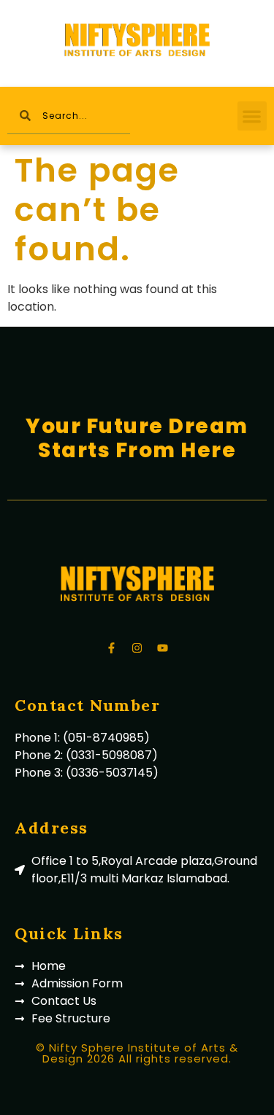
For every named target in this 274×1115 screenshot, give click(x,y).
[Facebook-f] (112, 648)
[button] (252, 116)
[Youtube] (163, 648)
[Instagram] (137, 648)
